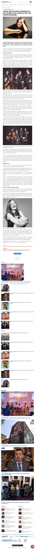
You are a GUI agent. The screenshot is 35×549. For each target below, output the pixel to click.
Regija (21, 4)
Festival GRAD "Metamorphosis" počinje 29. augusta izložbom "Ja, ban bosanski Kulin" (22, 312)
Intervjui (30, 4)
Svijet (24, 4)
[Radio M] (3, 536)
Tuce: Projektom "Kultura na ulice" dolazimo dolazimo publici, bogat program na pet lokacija (22, 293)
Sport (27, 4)
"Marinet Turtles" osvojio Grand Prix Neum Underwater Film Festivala (16, 281)
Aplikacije (25, 540)
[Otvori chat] (32, 546)
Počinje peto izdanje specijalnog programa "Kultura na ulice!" (19, 332)
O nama (19, 539)
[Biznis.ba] (24, 536)
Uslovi (19, 540)
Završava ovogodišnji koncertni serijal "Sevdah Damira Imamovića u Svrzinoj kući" (21, 321)
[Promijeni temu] (31, 2)
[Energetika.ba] (30, 536)
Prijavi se (12, 6)
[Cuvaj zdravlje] (17, 536)
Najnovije (10, 4)
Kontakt (25, 541)
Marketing (25, 539)
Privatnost (19, 541)
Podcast (14, 4)
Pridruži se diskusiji (18, 253)
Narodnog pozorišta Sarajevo (16, 242)
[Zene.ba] (11, 536)
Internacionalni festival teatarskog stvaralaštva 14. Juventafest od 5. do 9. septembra (21, 303)
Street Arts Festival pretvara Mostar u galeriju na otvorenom (19, 283)
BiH (17, 4)
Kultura (3, 392)
